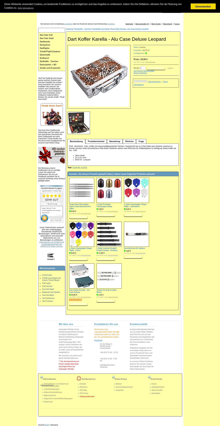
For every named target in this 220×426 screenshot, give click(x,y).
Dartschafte (45, 55)
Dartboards (45, 41)
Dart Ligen (46, 283)
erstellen (111, 24)
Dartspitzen (45, 45)
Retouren (83, 387)
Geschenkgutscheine (124, 387)
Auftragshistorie (158, 387)
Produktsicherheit (96, 141)
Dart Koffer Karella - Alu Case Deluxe (79, 291)
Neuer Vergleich (140, 73)
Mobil (47, 425)
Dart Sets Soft (46, 35)
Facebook (98, 340)
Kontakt (83, 384)
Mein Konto (156, 24)
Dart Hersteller (48, 295)
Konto (154, 384)
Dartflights (44, 48)
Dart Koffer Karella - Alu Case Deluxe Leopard (129, 29)
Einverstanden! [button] (203, 6)
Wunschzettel (157, 390)
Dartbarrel (44, 58)
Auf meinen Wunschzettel (144, 71)
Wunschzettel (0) (142, 24)
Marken (119, 384)
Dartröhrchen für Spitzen (134, 248)
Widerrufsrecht (50, 395)
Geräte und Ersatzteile (50, 68)
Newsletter (156, 393)
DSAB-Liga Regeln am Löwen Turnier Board (51, 279)
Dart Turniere (47, 301)
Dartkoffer (76, 167)
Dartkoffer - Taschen (49, 61)
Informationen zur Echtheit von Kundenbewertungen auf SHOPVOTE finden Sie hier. (51, 244)
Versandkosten (150, 62)
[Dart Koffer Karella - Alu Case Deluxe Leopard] (99, 106)
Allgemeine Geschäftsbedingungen (58, 399)
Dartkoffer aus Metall (101, 29)
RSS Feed (84, 393)
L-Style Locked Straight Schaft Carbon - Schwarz (107, 249)
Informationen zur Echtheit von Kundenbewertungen (55, 385)
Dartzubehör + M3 (48, 65)
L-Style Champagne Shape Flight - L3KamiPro (135, 205)
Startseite (129, 24)
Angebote (120, 390)
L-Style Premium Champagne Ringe (104, 205)
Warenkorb (167, 24)
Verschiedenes (48, 298)
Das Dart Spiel (48, 289)
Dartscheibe (47, 275)
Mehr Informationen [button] (26, 8)
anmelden (68, 24)
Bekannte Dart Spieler (51, 292)
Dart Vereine (47, 286)
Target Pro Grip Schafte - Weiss (107, 291)
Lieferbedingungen (51, 389)
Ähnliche (129, 141)
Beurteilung (114, 141)
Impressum (48, 402)
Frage (141, 141)
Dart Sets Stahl (47, 38)
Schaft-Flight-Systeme (50, 51)
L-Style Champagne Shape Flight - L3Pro (80, 249)
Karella (142, 47)
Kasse (177, 24)
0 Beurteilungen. (154, 82)
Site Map (83, 390)
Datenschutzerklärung (53, 392)
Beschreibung (76, 141)
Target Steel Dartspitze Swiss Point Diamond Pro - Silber (80, 206)
